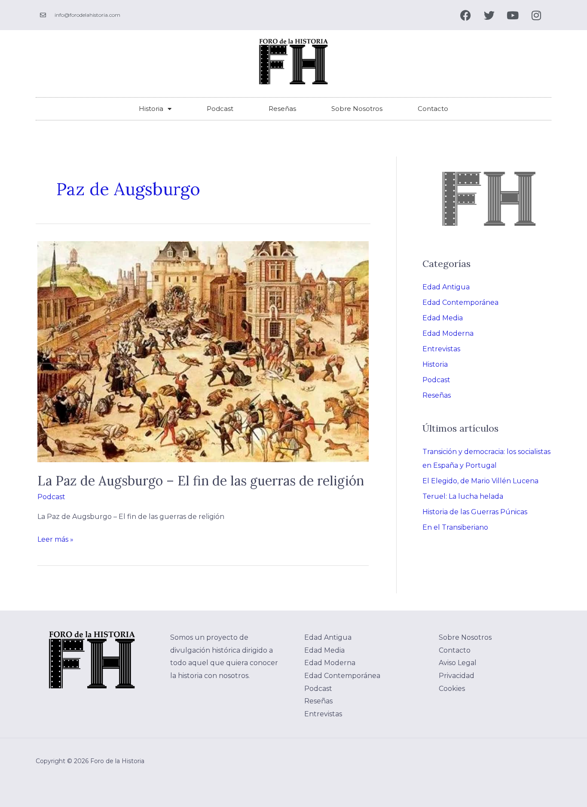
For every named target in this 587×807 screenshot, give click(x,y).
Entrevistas (441, 349)
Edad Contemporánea (460, 302)
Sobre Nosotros (356, 108)
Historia (151, 108)
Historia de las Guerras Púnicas (474, 512)
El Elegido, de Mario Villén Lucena (480, 481)
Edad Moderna (448, 333)
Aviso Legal (458, 663)
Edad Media (442, 318)
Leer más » (55, 538)
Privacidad (456, 676)
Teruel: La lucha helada (462, 496)
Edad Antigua (446, 287)
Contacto (433, 108)
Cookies (452, 688)
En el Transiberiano (455, 527)
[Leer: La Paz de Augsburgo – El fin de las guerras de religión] (203, 351)
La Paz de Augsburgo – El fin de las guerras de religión (200, 481)
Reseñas (282, 108)
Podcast (220, 108)
